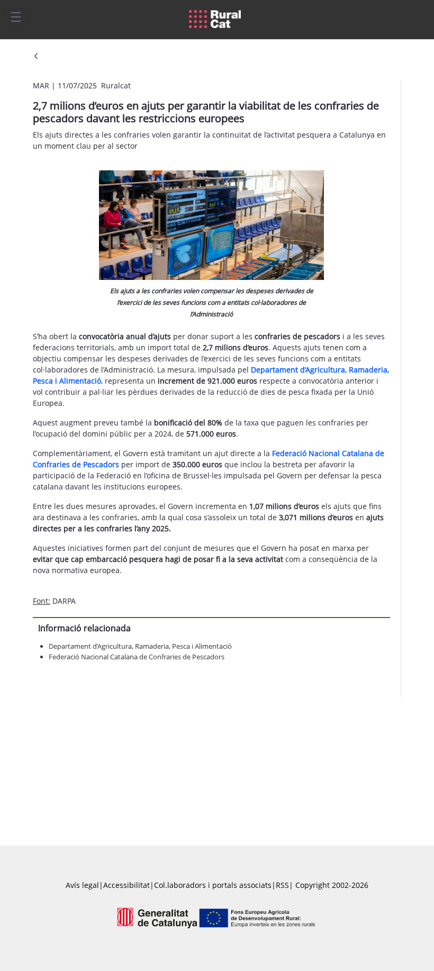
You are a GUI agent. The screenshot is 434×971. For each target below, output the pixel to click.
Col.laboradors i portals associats (213, 885)
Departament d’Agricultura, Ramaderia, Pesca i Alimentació (140, 646)
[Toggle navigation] (16, 16)
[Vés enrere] (36, 57)
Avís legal (82, 885)
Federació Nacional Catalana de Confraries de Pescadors (136, 656)
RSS (282, 885)
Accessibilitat (126, 885)
